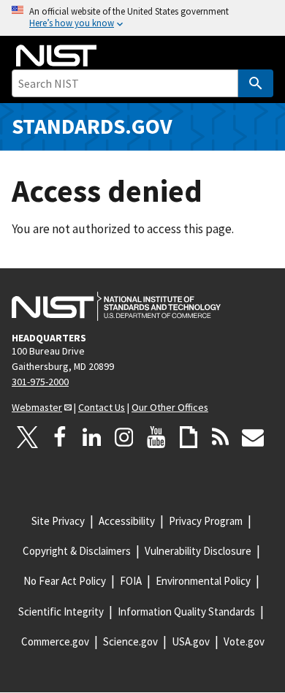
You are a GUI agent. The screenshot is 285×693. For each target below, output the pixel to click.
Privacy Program (206, 521)
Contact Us (101, 407)
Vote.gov (244, 641)
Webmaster (37, 407)
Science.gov (130, 641)
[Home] (56, 55)
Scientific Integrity (61, 611)
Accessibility (127, 521)
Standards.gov (92, 126)
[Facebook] (60, 437)
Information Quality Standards (186, 611)
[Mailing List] (253, 437)
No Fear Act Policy (64, 581)
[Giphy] (188, 437)
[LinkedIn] (92, 437)
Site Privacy (58, 521)
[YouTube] (156, 437)
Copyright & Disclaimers (77, 551)
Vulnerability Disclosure (198, 551)
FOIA (131, 581)
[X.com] (28, 437)
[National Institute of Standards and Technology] (116, 306)
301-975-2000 (40, 381)
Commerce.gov (55, 641)
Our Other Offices (170, 407)
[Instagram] (124, 437)
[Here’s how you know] (142, 18)
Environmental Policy (203, 581)
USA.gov (191, 641)
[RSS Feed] (221, 437)
